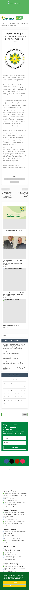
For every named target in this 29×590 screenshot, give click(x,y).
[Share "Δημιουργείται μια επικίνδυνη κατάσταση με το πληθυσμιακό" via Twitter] (8, 179)
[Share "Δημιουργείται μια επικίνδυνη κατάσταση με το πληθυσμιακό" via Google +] (11, 179)
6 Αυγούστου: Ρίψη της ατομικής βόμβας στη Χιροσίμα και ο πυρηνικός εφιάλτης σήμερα (14, 368)
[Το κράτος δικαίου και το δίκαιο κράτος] (14, 212)
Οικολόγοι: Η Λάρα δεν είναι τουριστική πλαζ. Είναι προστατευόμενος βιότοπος (14, 362)
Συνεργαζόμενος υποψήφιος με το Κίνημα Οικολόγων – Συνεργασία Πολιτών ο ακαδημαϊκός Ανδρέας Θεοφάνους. (13, 262)
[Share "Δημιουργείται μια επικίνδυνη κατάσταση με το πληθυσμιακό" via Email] (14, 182)
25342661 (12, 518)
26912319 (14, 554)
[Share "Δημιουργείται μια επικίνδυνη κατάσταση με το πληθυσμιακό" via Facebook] (5, 179)
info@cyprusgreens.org (15, 5)
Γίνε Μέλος (15, 11)
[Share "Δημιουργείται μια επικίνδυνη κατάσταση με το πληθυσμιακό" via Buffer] (23, 179)
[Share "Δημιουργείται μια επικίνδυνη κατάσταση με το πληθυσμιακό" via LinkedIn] (20, 179)
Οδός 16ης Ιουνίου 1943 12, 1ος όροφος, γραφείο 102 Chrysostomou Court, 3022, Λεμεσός (15, 514)
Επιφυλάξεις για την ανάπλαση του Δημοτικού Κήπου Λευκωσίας (12, 357)
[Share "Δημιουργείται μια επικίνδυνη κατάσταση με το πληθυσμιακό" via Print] (17, 182)
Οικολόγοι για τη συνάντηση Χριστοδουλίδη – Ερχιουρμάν (11, 352)
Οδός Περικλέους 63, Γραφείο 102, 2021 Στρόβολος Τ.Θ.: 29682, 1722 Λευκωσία (15, 495)
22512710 (14, 500)
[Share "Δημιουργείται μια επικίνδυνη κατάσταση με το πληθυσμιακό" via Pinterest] (17, 179)
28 (18, 400)
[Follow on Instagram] (22, 461)
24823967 (14, 571)
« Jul (4, 406)
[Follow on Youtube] (17, 461)
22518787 (12, 499)
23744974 (14, 537)
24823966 (12, 570)
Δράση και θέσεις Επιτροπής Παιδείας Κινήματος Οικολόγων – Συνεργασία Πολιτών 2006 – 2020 (14, 294)
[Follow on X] (11, 461)
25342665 (14, 519)
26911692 (12, 552)
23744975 (12, 535)
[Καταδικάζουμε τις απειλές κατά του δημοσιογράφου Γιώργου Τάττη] (14, 300)
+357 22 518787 (17, 2)
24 (4, 400)
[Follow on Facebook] (6, 461)
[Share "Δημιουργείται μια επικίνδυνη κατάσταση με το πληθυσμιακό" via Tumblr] (14, 179)
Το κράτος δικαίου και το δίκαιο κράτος (12, 231)
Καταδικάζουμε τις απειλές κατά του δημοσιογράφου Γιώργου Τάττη (13, 324)
